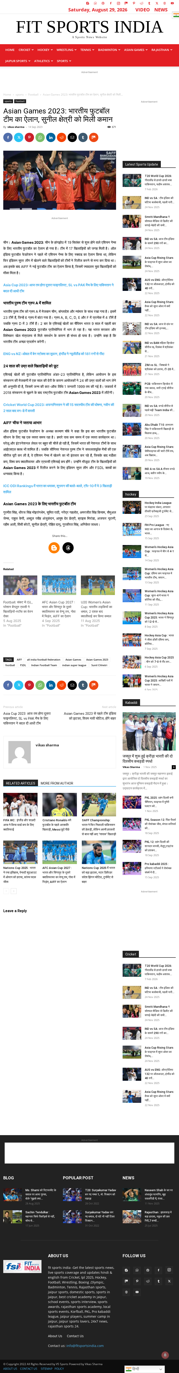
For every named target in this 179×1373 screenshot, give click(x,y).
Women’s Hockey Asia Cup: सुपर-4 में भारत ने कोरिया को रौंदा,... (159, 595)
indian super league (74, 665)
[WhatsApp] (40, 137)
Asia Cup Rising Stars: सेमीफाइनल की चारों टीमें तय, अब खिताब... (159, 451)
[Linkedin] (50, 137)
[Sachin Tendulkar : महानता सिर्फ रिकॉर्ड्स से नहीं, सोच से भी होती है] (12, 1216)
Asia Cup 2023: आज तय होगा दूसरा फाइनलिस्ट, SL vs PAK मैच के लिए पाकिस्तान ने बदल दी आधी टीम (27, 718)
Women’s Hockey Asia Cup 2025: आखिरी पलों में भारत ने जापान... (159, 680)
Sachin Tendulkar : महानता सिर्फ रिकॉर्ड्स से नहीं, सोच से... (40, 1216)
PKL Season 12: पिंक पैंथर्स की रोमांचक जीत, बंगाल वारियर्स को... (160, 824)
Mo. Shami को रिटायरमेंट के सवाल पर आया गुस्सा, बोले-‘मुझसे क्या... (40, 1194)
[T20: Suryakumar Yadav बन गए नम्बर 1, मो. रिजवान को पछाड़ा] (72, 1194)
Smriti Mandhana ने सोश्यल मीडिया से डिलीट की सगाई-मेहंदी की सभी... (159, 221)
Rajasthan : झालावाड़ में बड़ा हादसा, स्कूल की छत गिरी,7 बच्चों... (158, 1216)
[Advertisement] (89, 82)
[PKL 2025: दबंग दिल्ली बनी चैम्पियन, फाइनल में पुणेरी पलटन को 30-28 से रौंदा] (132, 802)
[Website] (164, 3)
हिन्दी (135, 1369)
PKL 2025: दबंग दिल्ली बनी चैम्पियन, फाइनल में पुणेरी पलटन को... (159, 802)
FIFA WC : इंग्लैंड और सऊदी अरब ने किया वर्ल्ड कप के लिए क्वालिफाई (19, 824)
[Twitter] (156, 3)
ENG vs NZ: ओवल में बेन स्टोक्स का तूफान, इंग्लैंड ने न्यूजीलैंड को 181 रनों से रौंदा (53, 354)
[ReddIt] (61, 137)
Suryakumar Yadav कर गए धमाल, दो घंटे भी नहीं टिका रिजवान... (100, 1216)
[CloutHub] (95, 3)
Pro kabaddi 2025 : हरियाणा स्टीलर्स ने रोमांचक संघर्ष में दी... (158, 868)
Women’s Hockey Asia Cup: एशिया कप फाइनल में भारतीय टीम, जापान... (159, 573)
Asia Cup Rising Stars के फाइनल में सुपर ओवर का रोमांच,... (159, 262)
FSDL (23, 665)
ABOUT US (10, 1369)
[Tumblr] (149, 3)
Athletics (42, 61)
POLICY (59, 1369)
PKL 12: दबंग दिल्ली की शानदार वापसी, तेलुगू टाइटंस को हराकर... (159, 846)
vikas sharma (15, 127)
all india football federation (43, 659)
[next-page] (14, 891)
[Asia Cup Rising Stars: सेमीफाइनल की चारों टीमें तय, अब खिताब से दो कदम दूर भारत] (132, 451)
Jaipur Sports (16, 61)
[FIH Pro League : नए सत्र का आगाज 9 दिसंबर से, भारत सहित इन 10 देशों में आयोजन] (132, 529)
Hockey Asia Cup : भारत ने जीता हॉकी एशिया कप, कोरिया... (159, 639)
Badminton (107, 50)
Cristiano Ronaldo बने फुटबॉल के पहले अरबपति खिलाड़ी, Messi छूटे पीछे (56, 824)
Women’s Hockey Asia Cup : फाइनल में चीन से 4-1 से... (159, 551)
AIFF (19, 659)
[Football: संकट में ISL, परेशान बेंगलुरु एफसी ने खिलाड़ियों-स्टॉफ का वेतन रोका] (20, 585)
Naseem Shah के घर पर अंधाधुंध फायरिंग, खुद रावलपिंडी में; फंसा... (159, 1194)
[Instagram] (118, 3)
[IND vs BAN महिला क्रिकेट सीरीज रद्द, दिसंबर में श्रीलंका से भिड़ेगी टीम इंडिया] (132, 347)
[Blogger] (87, 3)
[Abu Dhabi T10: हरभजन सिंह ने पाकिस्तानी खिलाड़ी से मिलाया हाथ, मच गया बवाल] (132, 429)
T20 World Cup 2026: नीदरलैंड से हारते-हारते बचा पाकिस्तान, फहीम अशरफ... (158, 180)
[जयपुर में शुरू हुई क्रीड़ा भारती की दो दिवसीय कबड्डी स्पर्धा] (149, 731)
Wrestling (65, 50)
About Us (55, 1336)
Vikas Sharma (131, 767)
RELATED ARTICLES (20, 783)
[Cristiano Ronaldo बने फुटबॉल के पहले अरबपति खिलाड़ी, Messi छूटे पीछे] (59, 804)
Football (33, 94)
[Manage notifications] (165, 1355)
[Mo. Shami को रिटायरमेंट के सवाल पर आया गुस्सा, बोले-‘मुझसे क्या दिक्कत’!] (12, 1194)
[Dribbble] (103, 3)
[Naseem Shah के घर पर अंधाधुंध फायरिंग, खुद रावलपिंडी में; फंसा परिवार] (132, 1194)
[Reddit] (141, 3)
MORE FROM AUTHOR (57, 783)
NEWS (161, 10)
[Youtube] (172, 3)
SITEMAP (46, 1369)
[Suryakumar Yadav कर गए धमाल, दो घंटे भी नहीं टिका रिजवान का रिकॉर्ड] (72, 1216)
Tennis (85, 50)
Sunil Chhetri (99, 665)
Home (9, 50)
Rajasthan (160, 50)
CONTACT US (28, 1369)
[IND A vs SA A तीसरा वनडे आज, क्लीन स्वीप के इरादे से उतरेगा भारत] (132, 473)
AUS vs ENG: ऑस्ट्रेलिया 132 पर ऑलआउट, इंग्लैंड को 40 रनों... (159, 284)
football (10, 665)
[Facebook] (110, 3)
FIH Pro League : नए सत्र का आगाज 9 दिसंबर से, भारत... (159, 529)
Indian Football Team (44, 665)
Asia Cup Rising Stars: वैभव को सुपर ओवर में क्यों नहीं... (159, 306)
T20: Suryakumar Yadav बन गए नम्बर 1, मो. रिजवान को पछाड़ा (100, 1194)
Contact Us (75, 1336)
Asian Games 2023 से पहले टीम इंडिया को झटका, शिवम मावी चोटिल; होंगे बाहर (90, 716)
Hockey (43, 50)
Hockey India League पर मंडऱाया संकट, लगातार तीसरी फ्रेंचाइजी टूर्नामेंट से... (159, 507)
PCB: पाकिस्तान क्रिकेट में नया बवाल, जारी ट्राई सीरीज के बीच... (159, 388)
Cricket (24, 50)
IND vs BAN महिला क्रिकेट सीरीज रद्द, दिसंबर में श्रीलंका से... (159, 347)
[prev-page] (6, 891)
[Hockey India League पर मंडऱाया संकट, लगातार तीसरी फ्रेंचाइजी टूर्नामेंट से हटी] (132, 507)
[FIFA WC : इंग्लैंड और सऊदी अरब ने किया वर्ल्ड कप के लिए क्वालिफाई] (20, 804)
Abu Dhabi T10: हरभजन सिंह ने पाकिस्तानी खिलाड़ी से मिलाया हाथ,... (159, 429)
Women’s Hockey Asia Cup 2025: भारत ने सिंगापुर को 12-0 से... (159, 617)
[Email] (72, 137)
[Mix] (126, 3)
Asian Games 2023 (97, 659)
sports (62, 61)
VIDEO (142, 10)
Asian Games (134, 50)
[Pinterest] (133, 3)
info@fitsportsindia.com (85, 1345)
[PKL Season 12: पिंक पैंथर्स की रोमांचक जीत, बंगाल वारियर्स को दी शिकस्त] (132, 824)
